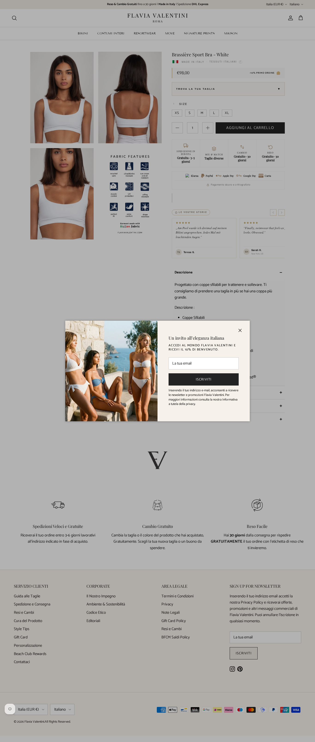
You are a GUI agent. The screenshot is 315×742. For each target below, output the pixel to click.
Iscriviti (204, 379)
